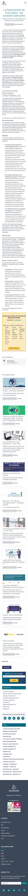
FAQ (2, 825)
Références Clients (6, 864)
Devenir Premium (14, 348)
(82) (9, 734)
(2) (11, 774)
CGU (2, 838)
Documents (6, 754)
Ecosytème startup (9, 24)
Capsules (5, 709)
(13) (6, 751)
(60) (7, 736)
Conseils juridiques (8, 746)
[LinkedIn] (8, 890)
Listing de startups (8, 761)
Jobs (2, 850)
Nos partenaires (5, 827)
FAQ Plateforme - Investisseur (11, 771)
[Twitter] (14, 890)
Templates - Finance (8, 766)
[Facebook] (19, 890)
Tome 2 (11, 861)
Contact (3, 858)
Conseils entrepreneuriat (10, 729)
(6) (13, 759)
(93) (10, 731)
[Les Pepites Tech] (11, 805)
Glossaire (5, 756)
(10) (7, 754)
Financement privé (8, 734)
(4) (11, 769)
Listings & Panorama (7, 483)
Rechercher (7, 667)
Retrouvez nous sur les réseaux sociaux (14, 714)
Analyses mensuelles (8, 731)
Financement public (8, 741)
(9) (6, 756)
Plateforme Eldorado (7, 455)
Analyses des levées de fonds (9, 398)
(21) (10, 744)
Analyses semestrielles (9, 744)
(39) (9, 741)
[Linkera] (14, 810)
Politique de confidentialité (8, 836)
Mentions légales (5, 833)
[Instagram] (24, 890)
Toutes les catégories (8, 691)
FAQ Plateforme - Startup (10, 769)
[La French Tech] (17, 805)
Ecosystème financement (8, 423)
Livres (2, 861)
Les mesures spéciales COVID (11, 739)
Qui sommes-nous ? (6, 822)
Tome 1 (7, 861)
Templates (5, 702)
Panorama (5, 736)
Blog (2, 853)
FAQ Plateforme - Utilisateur (10, 774)
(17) (9, 749)
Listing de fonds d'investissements (12, 759)
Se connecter (17, 320)
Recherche (5, 661)
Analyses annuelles (8, 749)
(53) (12, 739)
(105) (11, 729)
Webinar (5, 706)
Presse (3, 830)
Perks (2, 856)
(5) (10, 764)
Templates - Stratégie (9, 764)
